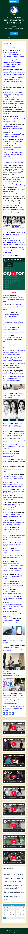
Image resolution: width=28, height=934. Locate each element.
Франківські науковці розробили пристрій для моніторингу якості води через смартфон (13, 622)
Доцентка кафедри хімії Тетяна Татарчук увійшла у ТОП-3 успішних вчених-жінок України (14, 365)
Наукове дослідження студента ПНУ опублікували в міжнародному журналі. (13, 673)
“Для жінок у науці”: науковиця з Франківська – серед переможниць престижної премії (12, 454)
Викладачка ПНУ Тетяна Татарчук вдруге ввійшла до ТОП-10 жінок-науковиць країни (14, 440)
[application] (14, 728)
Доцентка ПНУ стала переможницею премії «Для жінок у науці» (14, 461)
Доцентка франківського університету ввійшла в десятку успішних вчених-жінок (13, 516)
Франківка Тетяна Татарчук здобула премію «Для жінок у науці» (13, 446)
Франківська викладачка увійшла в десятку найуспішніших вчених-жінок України (13, 563)
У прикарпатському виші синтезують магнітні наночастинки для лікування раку (13, 478)
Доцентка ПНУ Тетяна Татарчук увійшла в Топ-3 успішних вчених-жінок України (13, 378)
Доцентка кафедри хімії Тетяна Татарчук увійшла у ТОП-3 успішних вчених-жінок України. (14, 352)
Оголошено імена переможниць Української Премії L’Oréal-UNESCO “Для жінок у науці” (13, 433)
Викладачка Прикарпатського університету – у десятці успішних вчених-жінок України (12, 531)
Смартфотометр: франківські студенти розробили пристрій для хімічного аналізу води (13, 614)
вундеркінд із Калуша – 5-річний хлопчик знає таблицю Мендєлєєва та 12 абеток (14, 160)
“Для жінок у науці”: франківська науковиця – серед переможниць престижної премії (13, 484)
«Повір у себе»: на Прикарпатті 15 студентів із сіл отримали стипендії (12, 147)
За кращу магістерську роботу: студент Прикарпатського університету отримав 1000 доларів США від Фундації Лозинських (12, 62)
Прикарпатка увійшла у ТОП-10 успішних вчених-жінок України (12, 550)
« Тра (13, 921)
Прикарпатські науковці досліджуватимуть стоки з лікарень (13, 345)
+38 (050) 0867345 (8, 28)
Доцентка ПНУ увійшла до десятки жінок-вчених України (14, 537)
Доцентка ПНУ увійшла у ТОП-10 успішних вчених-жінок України (12, 570)
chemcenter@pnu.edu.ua (10, 29)
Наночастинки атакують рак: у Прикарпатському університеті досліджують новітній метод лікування (13, 331)
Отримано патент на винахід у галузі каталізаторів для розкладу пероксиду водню (13, 874)
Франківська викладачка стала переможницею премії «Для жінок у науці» (12, 469)
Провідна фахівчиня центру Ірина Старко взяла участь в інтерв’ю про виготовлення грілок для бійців (14, 892)
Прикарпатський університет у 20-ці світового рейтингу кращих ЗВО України (13, 179)
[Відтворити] (4, 733)
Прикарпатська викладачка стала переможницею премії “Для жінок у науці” (14, 491)
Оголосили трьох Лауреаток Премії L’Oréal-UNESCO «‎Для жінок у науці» (13, 395)
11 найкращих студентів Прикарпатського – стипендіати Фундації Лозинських (13, 79)
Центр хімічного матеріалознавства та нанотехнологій (14, 20)
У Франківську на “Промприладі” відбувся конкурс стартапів (13, 708)
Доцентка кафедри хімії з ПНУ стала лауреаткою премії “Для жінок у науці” (13, 497)
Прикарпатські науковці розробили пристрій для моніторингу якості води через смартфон (13, 606)
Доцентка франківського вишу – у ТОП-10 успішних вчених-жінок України (12, 557)
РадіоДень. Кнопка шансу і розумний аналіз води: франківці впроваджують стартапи (13, 640)
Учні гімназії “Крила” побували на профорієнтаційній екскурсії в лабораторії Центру (14, 898)
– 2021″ (13, 154)
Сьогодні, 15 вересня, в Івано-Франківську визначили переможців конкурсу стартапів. (12, 649)
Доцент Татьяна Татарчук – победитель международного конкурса (12, 701)
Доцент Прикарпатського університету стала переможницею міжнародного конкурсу (13, 695)
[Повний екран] (23, 733)
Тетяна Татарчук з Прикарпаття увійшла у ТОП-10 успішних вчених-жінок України (13, 544)
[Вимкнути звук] (21, 733)
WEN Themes (18, 932)
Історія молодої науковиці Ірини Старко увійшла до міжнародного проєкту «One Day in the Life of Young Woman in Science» (14, 880)
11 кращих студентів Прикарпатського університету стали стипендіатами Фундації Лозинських (14, 72)
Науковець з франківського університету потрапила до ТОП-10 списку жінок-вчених (14, 522)
